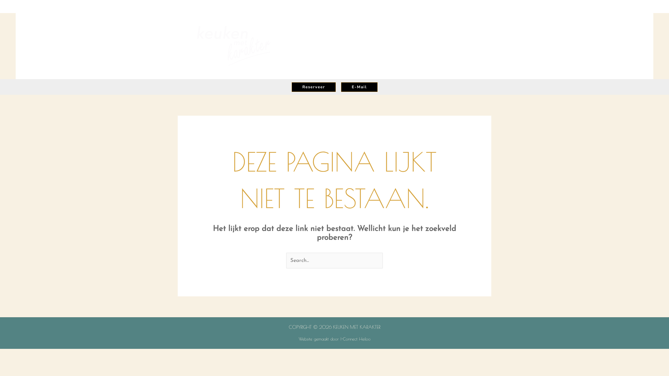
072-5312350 (639, 6)
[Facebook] (567, 6)
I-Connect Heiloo (356, 339)
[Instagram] (578, 6)
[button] (307, 46)
